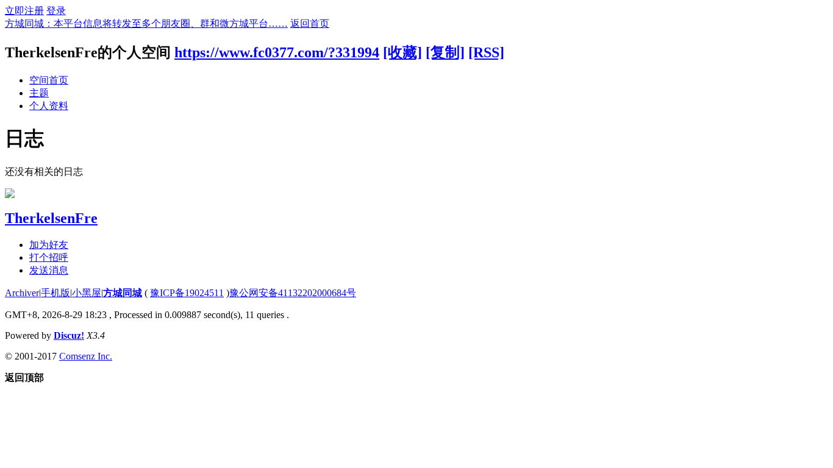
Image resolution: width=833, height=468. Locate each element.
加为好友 (48, 244)
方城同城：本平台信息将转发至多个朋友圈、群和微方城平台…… (146, 23)
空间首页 (48, 80)
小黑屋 (86, 293)
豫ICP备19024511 (187, 293)
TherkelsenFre (51, 218)
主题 (39, 93)
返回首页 (309, 23)
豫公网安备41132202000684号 (292, 293)
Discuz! (69, 335)
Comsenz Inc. (85, 356)
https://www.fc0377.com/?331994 (276, 52)
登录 (56, 10)
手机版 (55, 293)
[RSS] (486, 52)
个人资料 (48, 106)
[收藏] (402, 52)
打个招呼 (48, 257)
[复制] (445, 52)
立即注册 (24, 10)
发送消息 (48, 270)
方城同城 (122, 293)
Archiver (22, 293)
